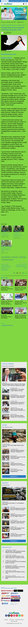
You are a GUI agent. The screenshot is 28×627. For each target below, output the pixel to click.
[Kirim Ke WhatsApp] (26, 273)
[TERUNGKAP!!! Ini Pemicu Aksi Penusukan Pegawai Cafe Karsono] (18, 229)
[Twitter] (9, 615)
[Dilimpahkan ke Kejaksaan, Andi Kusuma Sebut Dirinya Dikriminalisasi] (7, 282)
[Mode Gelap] (24, 4)
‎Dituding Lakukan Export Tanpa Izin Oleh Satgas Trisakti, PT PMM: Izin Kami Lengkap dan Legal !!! (13, 384)
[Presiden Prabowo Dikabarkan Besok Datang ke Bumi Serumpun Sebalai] (5, 535)
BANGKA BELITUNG (12, 25)
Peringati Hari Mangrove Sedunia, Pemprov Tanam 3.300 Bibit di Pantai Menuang (7, 303)
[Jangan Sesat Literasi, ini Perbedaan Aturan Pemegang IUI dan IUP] (5, 464)
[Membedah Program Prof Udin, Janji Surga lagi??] (5, 458)
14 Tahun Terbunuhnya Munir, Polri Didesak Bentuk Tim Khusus (15, 562)
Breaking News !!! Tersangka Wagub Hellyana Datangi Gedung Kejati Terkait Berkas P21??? (17, 390)
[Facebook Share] (14, 273)
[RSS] (22, 615)
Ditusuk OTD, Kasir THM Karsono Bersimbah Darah (5, 234)
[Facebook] (6, 615)
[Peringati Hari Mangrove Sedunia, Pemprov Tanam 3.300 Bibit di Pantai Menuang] (7, 296)
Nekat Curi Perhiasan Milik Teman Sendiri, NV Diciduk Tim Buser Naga (17, 409)
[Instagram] (14, 615)
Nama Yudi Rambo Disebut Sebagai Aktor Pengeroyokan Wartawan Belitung (17, 416)
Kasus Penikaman (6, 257)
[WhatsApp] (19, 615)
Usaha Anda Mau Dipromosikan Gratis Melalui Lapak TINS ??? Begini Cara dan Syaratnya (14, 557)
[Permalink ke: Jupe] (2, 32)
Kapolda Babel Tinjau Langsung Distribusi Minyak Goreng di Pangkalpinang (15, 552)
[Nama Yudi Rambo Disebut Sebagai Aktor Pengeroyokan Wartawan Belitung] (5, 416)
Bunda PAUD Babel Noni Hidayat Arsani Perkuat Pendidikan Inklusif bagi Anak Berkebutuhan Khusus (20, 317)
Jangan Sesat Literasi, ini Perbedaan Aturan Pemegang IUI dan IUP (17, 464)
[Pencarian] (26, 4)
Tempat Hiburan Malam (7, 259)
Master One (15, 257)
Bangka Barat (4, 25)
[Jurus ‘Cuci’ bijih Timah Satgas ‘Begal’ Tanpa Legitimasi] (14, 436)
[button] (12, 18)
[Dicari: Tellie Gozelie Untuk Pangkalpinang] (5, 471)
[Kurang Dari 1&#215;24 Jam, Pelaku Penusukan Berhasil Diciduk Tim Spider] (6, 243)
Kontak (6, 619)
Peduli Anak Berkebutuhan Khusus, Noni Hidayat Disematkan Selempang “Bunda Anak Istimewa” (6, 317)
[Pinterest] (11, 615)
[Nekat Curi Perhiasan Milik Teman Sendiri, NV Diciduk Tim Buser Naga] (5, 410)
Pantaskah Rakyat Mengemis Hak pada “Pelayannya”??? (17, 451)
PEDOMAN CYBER (19, 619)
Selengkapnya (13, 476)
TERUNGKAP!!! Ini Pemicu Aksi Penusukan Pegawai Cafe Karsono (18, 234)
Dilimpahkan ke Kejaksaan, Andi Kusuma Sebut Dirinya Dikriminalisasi (7, 289)
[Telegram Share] (23, 273)
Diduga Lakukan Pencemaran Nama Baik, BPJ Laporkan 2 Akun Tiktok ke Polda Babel (17, 403)
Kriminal (23, 25)
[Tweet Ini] (17, 273)
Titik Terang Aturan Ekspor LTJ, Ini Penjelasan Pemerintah (13, 503)
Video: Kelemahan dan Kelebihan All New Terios (15, 572)
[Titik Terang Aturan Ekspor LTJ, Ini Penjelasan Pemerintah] (14, 493)
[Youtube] (17, 615)
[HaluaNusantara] (7, 4)
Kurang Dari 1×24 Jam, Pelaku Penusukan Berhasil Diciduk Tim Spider (6, 249)
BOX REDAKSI (14, 621)
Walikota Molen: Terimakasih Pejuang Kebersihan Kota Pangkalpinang (6, 266)
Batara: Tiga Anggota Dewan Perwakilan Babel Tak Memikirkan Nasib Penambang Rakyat (17, 528)
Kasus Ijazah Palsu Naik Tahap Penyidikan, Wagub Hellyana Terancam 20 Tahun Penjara (17, 396)
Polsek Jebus (23, 257)
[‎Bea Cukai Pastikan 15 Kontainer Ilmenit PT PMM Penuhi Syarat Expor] (5, 509)
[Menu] (2, 4)
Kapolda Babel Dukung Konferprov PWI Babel (14, 577)
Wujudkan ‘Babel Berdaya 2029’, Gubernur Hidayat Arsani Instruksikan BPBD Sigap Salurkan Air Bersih (21, 303)
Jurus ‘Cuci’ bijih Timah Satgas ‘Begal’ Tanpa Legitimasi (13, 446)
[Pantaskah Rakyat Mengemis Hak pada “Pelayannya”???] (5, 451)
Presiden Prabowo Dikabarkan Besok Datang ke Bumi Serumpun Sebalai (17, 535)
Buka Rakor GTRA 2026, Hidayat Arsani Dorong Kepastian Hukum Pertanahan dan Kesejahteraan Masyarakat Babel (20, 289)
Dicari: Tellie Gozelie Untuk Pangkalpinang (16, 470)
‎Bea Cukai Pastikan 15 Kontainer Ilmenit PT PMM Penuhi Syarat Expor (18, 509)
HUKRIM (19, 25)
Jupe (5, 32)
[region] (14, 13)
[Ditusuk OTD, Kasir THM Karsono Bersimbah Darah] (6, 229)
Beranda (11, 619)
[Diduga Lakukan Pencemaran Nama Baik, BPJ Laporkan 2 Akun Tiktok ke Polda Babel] (5, 403)
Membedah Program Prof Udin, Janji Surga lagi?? (17, 457)
